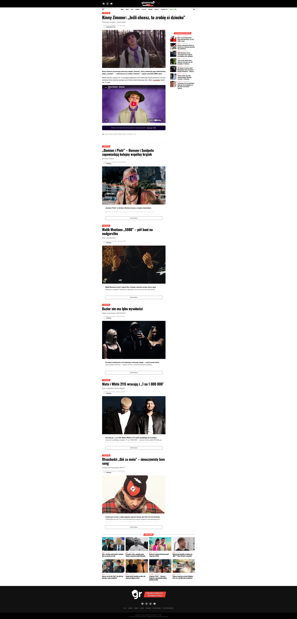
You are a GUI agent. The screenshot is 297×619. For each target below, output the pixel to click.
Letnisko (130, 134)
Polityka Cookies (157, 608)
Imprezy (156, 9)
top (135, 134)
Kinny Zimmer (109, 134)
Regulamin (148, 608)
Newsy (122, 9)
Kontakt (142, 608)
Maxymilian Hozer (111, 27)
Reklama (136, 608)
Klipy (132, 9)
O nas (124, 608)
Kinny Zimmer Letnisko (120, 134)
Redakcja (108, 163)
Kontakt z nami (173, 9)
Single (127, 9)
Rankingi (150, 9)
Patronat (130, 608)
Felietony (144, 9)
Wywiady (137, 9)
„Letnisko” (156, 80)
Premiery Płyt (164, 9)
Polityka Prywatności (168, 608)
